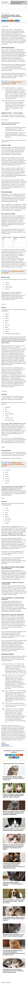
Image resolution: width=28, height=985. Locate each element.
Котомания (4, 2)
